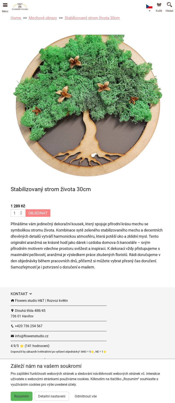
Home (16, 18)
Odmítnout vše (86, 396)
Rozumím (21, 396)
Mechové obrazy (43, 18)
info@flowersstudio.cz (31, 336)
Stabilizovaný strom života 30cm (92, 18)
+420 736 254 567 (28, 326)
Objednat (38, 213)
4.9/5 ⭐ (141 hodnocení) (30, 346)
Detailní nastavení (51, 396)
